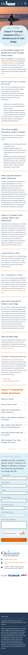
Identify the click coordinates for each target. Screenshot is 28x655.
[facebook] (14, 575)
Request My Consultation (14, 539)
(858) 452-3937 (13, 559)
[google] (4, 576)
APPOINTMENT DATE (7, 504)
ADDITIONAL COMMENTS (8, 519)
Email (3, 490)
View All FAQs (12, 449)
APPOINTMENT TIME (7, 512)
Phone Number (6, 497)
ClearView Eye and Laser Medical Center (12, 359)
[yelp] (24, 575)
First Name (5, 475)
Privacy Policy (4, 616)
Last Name (5, 482)
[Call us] (22, 4)
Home (9, 27)
